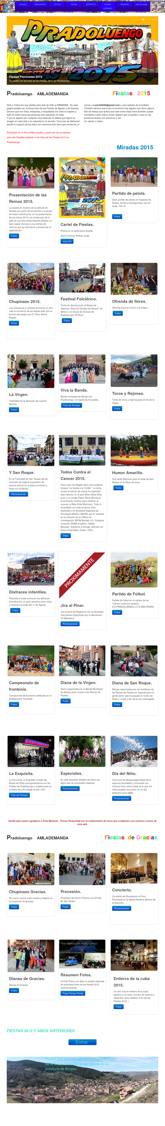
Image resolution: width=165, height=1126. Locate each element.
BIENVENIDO (40, 4)
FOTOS (57, 4)
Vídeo (66, 535)
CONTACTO (91, 4)
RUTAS (74, 4)
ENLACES (125, 4)
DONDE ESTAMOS (108, 6)
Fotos (14, 236)
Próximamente (18, 494)
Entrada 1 (23, 4)
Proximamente (70, 623)
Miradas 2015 (135, 147)
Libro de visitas (142, 4)
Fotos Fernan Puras (73, 993)
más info (67, 241)
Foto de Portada (71, 405)
